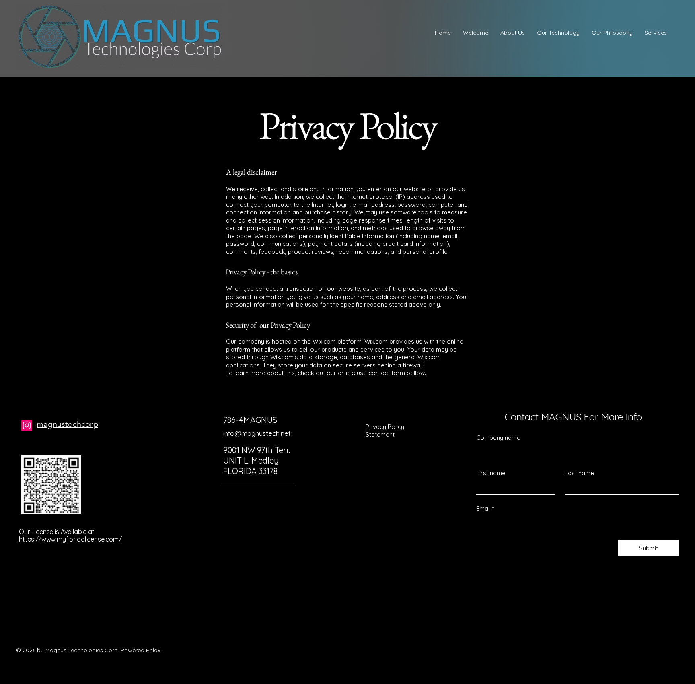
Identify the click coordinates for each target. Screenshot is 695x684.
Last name (579, 473)
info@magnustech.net (257, 433)
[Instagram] (26, 425)
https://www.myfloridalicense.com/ (70, 539)
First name (491, 473)
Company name (498, 437)
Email (485, 508)
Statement (380, 434)
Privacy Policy (385, 427)
